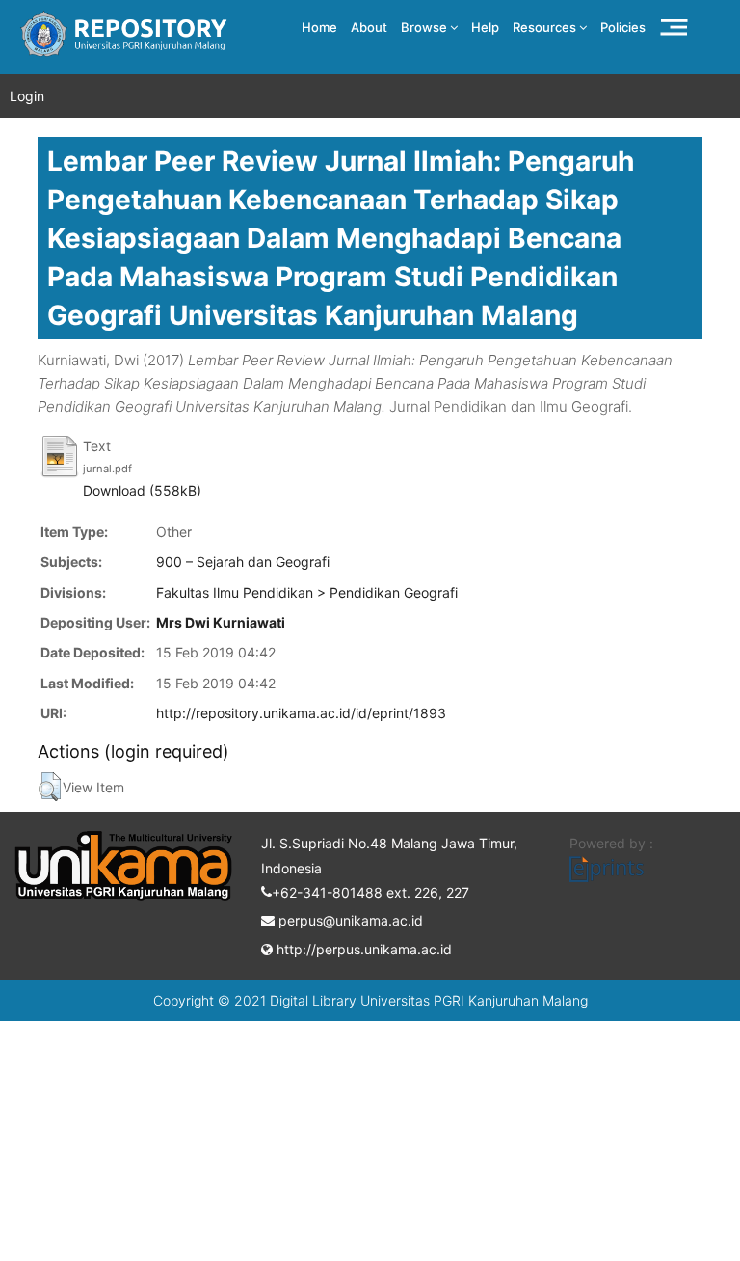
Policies (623, 27)
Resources (546, 27)
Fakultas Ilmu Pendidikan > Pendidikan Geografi (307, 592)
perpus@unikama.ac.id (349, 920)
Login (27, 96)
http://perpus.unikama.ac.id (362, 949)
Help (485, 27)
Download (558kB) (142, 490)
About (369, 27)
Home (319, 27)
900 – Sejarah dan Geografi (243, 561)
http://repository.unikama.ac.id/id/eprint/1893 (301, 713)
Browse (425, 27)
